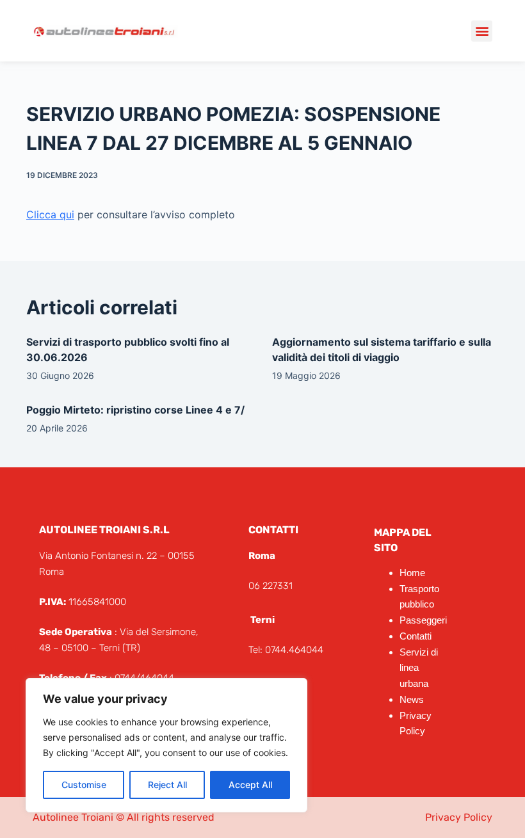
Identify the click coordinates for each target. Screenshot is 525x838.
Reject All (167, 784)
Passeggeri (423, 620)
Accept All (250, 784)
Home (412, 572)
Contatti (416, 636)
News (412, 699)
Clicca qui (50, 214)
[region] (166, 745)
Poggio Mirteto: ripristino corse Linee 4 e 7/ (135, 409)
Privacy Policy (458, 817)
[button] (481, 31)
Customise (83, 784)
